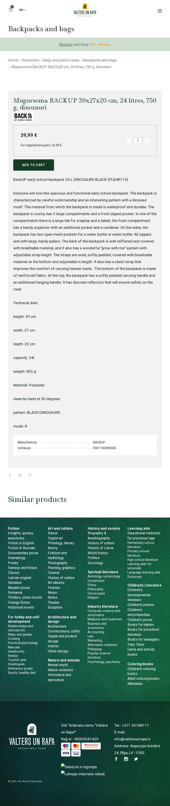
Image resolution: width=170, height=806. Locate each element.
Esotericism (96, 581)
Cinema (53, 573)
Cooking (14, 638)
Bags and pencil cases (61, 60)
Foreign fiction (19, 602)
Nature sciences (60, 670)
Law (90, 636)
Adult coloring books (143, 678)
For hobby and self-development (24, 619)
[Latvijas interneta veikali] (83, 774)
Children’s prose (140, 620)
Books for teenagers (143, 639)
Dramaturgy (17, 558)
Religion (93, 597)
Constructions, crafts (64, 631)
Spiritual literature (103, 572)
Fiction (13, 528)
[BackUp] (23, 117)
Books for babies (141, 625)
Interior (53, 646)
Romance (15, 592)
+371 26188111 (135, 725)
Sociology (95, 563)
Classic (13, 573)
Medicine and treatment (105, 619)
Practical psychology (23, 643)
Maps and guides (20, 634)
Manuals (14, 647)
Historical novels (21, 607)
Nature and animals (64, 660)
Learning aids (139, 528)
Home (13, 60)
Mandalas (135, 684)
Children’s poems (141, 605)
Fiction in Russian (21, 548)
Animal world (58, 665)
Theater (54, 602)
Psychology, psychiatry (104, 662)
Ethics (92, 585)
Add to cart (33, 165)
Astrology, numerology (104, 576)
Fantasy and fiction (22, 568)
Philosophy (95, 589)
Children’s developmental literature (139, 595)
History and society (104, 528)
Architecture (57, 626)
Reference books (20, 668)
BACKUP (99, 442)
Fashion (54, 588)
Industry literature (103, 606)
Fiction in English (21, 543)
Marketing (95, 640)
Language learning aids (144, 572)
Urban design (58, 651)
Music (52, 592)
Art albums (56, 583)
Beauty (13, 655)
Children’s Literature (145, 585)
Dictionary (135, 577)
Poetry (13, 563)
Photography (58, 563)
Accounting (96, 632)
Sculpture (55, 607)
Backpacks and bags (100, 60)
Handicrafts (16, 651)
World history (98, 553)
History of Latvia (100, 548)
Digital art (55, 538)
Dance (53, 533)
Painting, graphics (61, 568)
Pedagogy (95, 649)
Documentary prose (23, 553)
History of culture (61, 578)
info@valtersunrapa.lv (132, 739)
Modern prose (19, 588)
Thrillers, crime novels (25, 597)
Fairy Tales (136, 644)
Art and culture (60, 528)
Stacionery (30, 60)
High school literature (143, 560)
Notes (52, 597)
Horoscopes (96, 593)
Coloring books (140, 664)
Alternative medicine (102, 645)
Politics (94, 558)
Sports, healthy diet (22, 672)
